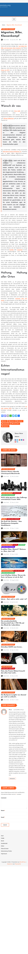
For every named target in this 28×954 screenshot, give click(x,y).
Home (3, 25)
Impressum (4, 853)
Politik (2, 838)
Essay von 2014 (5, 70)
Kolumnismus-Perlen (6, 851)
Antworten (12, 778)
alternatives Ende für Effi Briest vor (12, 151)
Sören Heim (6, 39)
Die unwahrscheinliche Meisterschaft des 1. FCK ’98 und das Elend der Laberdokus (12, 623)
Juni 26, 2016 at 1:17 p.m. (19, 709)
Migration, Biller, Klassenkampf (14, 25)
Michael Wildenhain (9, 118)
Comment (3, 798)
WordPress (23, 862)
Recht (2, 841)
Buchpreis (12, 421)
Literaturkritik (6, 423)
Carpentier (19, 249)
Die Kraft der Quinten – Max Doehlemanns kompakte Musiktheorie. (11, 523)
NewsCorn (10, 864)
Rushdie (11, 249)
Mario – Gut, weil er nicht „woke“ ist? (14, 599)
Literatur (20, 421)
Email (3, 817)
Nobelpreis (5, 426)
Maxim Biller (16, 423)
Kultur (2, 846)
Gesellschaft (4, 843)
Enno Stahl (17, 111)
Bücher (5, 421)
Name (3, 810)
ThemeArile (18, 864)
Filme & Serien (4, 848)
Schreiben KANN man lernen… (11, 647)
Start (2, 835)
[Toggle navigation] (14, 19)
